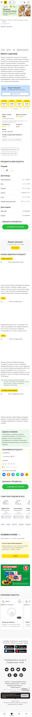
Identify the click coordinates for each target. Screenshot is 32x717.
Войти (15, 556)
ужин (2, 524)
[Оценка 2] (6, 464)
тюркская (10, 131)
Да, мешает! (15, 248)
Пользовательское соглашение (12, 683)
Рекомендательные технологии (14, 685)
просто (14, 524)
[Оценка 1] (3, 464)
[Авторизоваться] (28, 2)
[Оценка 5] (14, 464)
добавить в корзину (16, 227)
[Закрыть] (29, 688)
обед (8, 524)
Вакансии (23, 683)
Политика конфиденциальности (18, 681)
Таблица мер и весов (8, 153)
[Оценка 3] (8, 464)
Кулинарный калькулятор (9, 149)
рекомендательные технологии (11, 695)
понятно (25, 695)
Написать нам (16, 691)
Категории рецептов (15, 687)
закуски (21, 524)
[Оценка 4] (11, 464)
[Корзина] (24, 2)
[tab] (4, 714)
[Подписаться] (19, 601)
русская (4, 131)
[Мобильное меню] (1, 2)
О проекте (7, 681)
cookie (4, 697)
